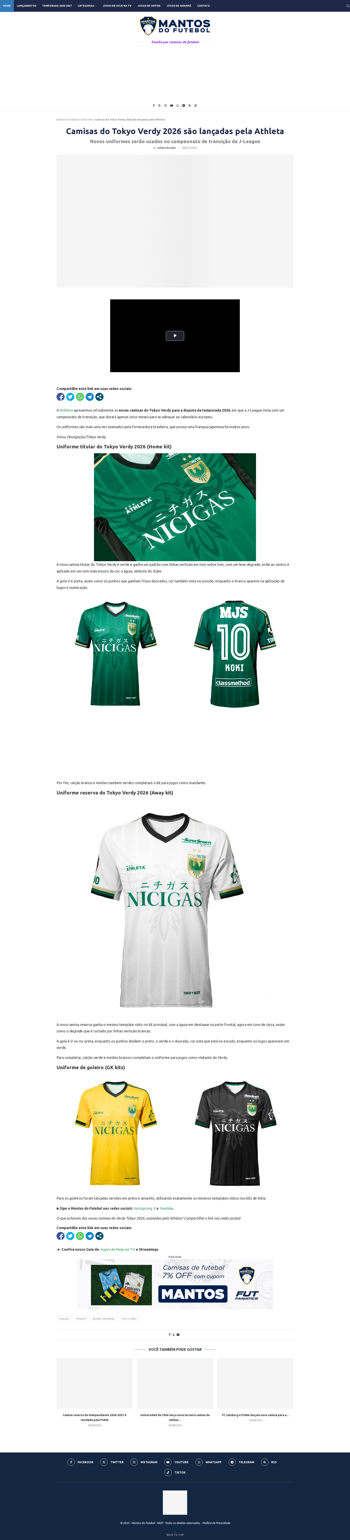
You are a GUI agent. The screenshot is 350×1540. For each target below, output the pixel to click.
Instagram (142, 1208)
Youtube (166, 1208)
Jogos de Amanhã (178, 5)
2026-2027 (64, 1319)
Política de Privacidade (216, 1523)
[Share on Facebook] (170, 1334)
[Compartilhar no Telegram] (90, 397)
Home (7, 5)
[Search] (348, 6)
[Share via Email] (178, 1334)
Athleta (66, 410)
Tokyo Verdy (129, 1319)
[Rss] (190, 105)
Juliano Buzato (166, 147)
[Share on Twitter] (173, 1334)
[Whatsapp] (177, 105)
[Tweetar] (70, 397)
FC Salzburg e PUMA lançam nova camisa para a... (255, 1415)
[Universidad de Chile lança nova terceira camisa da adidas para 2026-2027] (175, 1383)
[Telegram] (183, 105)
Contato (203, 5)
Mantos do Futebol (67, 119)
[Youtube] (171, 105)
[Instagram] (165, 105)
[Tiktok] (195, 105)
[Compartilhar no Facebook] (61, 397)
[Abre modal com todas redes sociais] (99, 397)
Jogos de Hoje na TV (117, 5)
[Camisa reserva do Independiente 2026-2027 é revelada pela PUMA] (95, 1383)
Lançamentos (26, 5)
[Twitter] (159, 105)
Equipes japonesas (103, 1319)
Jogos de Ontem (149, 5)
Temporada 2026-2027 (57, 5)
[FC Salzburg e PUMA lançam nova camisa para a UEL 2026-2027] (255, 1383)
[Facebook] (154, 105)
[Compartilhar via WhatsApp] (80, 397)
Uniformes (87, 119)
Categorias (86, 5)
